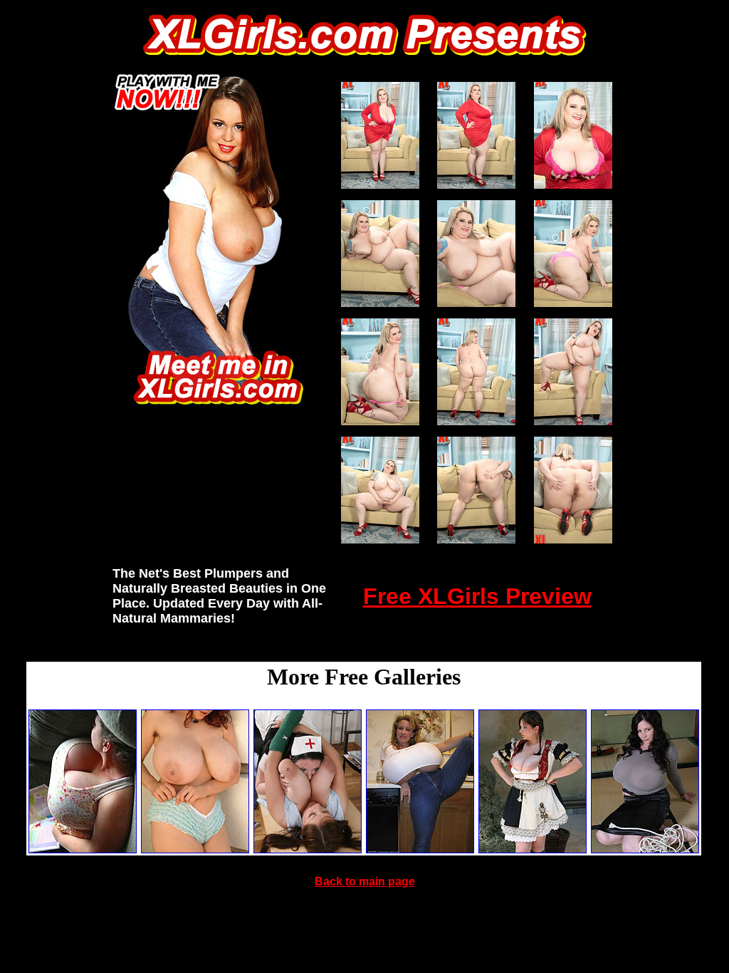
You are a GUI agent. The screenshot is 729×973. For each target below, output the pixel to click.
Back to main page (365, 881)
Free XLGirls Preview (477, 596)
